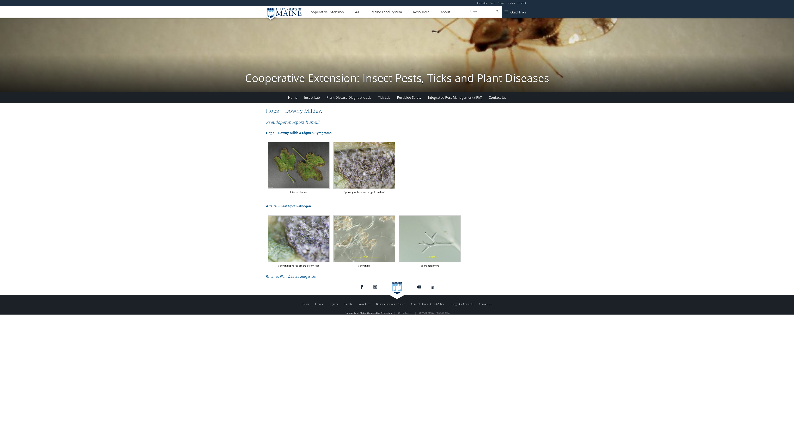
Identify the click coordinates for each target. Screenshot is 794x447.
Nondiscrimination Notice (390, 304)
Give (492, 3)
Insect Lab (312, 97)
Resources (421, 12)
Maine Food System (387, 12)
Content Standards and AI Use (428, 304)
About (445, 12)
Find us (511, 3)
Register (333, 304)
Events (319, 304)
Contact (522, 3)
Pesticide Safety (409, 97)
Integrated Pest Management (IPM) (455, 97)
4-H (357, 12)
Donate (348, 304)
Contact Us (497, 97)
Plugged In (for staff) (462, 304)
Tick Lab (384, 97)
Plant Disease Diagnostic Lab (348, 97)
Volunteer (364, 304)
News (501, 3)
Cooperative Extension (326, 12)
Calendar (482, 3)
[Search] (497, 12)
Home (293, 97)
